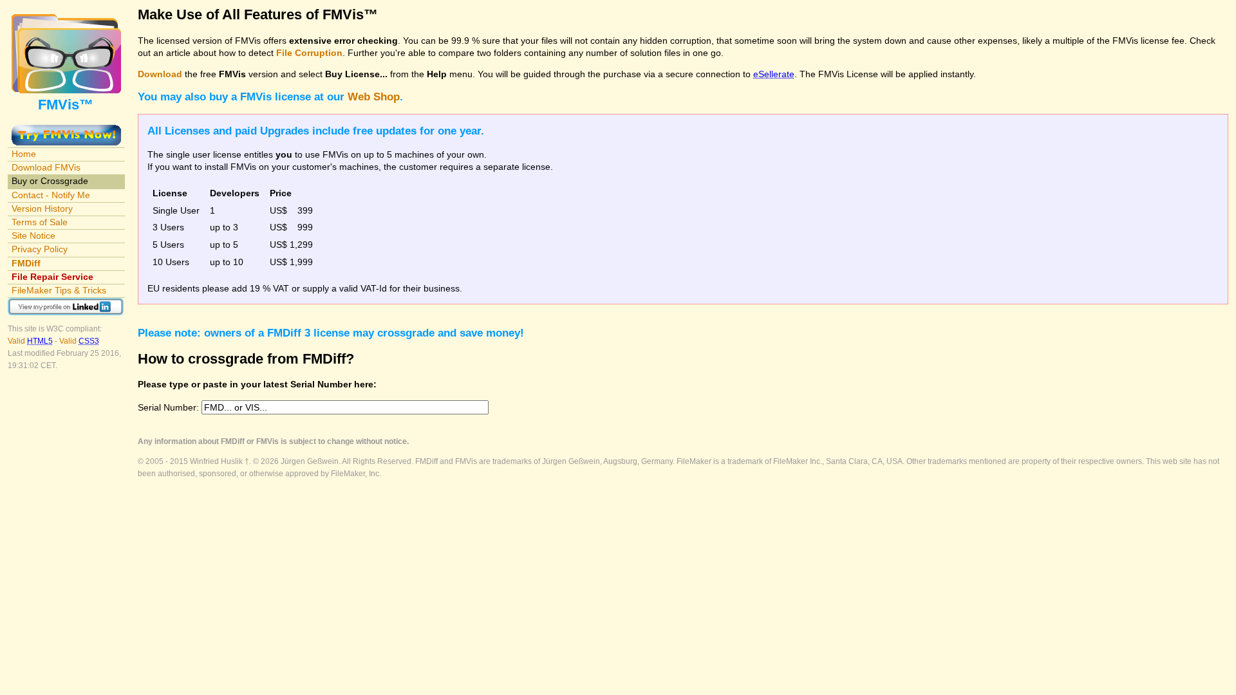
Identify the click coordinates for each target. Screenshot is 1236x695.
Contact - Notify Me (51, 195)
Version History (42, 208)
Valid (30, 341)
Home (24, 154)
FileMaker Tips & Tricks (59, 290)
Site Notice (33, 235)
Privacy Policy (40, 249)
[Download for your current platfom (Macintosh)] (66, 130)
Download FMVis (46, 167)
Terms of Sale (40, 222)
